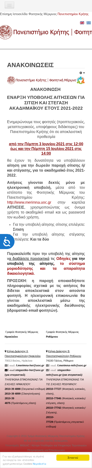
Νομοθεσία (39, 463)
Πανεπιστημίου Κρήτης (73, 14)
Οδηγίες (64, 259)
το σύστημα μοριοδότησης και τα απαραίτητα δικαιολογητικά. (46, 268)
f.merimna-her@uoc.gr (30, 365)
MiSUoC (25, 445)
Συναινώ (73, 457)
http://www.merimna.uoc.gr (29, 202)
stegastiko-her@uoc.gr (29, 370)
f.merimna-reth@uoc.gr (71, 365)
